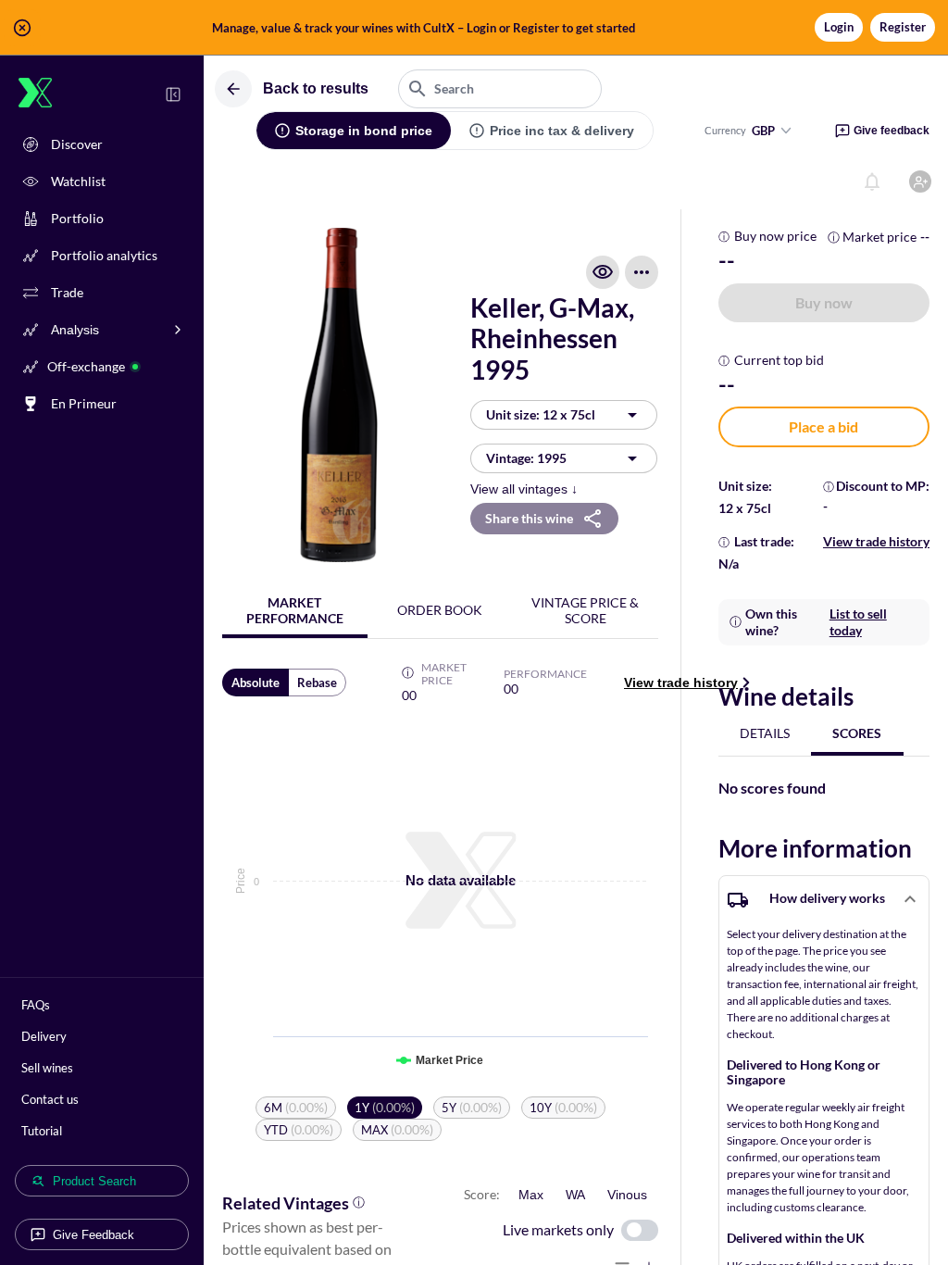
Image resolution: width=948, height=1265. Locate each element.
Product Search (94, 1181)
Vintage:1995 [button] (526, 458)
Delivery (44, 1036)
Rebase (317, 682)
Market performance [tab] (294, 610)
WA (575, 1194)
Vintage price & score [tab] (585, 610)
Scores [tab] (856, 733)
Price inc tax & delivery (562, 130)
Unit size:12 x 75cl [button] (540, 414)
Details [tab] (765, 733)
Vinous (627, 1194)
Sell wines (47, 1067)
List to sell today (858, 622)
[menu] (641, 272)
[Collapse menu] (173, 94)
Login (839, 26)
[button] (474, 28)
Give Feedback (93, 1235)
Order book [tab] (439, 610)
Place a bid (823, 426)
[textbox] (500, 88)
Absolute (255, 682)
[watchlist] (602, 272)
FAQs (35, 1004)
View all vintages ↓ (524, 489)
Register (902, 26)
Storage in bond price (363, 130)
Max (530, 1194)
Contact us (50, 1099)
